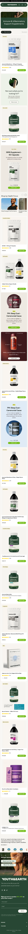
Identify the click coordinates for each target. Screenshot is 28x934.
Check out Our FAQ (8, 861)
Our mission (3, 844)
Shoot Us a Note (8, 865)
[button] (2, 4)
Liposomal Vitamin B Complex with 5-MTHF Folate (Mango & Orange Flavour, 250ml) (13, 517)
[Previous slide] (22, 195)
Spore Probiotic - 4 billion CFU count (10, 711)
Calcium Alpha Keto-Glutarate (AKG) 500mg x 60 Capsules (13, 634)
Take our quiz (14, 102)
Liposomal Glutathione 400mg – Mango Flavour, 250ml (12, 478)
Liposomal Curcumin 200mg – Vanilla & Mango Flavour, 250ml (14, 392)
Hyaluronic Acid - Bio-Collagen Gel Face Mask (11, 673)
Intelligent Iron (13, 828)
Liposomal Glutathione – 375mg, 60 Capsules (12, 65)
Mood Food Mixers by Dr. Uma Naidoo (10, 789)
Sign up (22, 911)
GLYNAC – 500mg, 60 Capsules (9, 245)
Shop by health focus (5, 8)
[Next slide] (25, 195)
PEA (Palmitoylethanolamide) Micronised (11, 136)
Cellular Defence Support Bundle (9, 284)
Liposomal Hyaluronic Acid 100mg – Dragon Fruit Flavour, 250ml (12, 750)
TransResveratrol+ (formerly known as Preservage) (13, 556)
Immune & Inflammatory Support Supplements (11, 10)
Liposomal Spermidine (11, 595)
